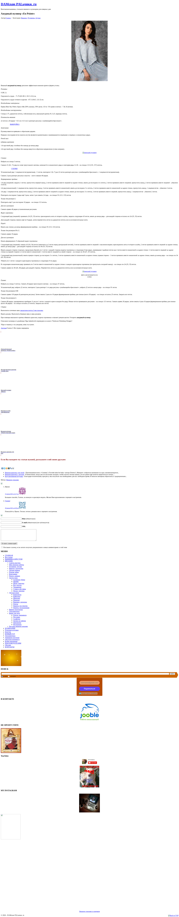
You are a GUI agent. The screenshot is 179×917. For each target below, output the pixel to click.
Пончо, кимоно (14, 576)
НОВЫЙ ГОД (10, 634)
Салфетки (16, 619)
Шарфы (16, 581)
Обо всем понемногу (12, 639)
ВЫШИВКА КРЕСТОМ (13, 559)
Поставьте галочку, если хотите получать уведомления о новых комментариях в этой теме (35, 547)
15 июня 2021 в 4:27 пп (12, 494)
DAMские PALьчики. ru (19, 4)
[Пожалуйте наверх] (173, 915)
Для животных (14, 611)
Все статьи (9, 557)
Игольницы (17, 624)
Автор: (3, 328)
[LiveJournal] (11, 468)
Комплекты (17, 595)
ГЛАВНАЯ (9, 555)
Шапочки (16, 598)
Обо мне (8, 645)
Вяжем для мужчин (16, 609)
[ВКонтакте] (2, 468)
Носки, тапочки (18, 591)
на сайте (5, 676)
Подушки (16, 617)
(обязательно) (28, 519)
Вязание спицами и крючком (89, 911)
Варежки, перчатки (20, 602)
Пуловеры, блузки (34, 18)
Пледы (15, 604)
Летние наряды (14, 570)
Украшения (17, 587)
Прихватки (17, 623)
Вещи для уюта (14, 613)
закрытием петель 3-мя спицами (31, 310)
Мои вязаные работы (16, 565)
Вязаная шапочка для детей (14, 473)
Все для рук (17, 585)
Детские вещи (14, 593)
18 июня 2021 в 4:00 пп (12, 508)
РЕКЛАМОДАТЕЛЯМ (13, 643)
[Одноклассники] (7, 468)
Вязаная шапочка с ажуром (14, 474)
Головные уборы (19, 580)
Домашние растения (12, 638)
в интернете (13, 676)
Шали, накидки (18, 583)
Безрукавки (13, 574)
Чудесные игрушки (12, 630)
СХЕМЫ (14, 168)
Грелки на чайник (19, 621)
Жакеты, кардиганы (16, 568)
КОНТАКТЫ (9, 647)
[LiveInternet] (13, 468)
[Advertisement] (63, 872)
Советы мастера (14, 563)
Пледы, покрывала (20, 615)
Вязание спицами (12, 480)
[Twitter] (4, 468)
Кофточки (16, 596)
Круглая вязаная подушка (14, 476)
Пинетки (16, 600)
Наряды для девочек (20, 606)
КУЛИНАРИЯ (10, 628)
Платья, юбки (14, 572)
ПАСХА (8, 632)
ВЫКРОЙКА (14, 124)
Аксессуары (13, 578)
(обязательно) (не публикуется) (35, 522)
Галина (8, 18)
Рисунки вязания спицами (18, 626)
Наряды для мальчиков (21, 608)
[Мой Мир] (9, 468)
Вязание (24, 18)
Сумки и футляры (19, 589)
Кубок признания (11, 641)
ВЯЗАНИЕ (9, 561)
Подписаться (89, 689)
